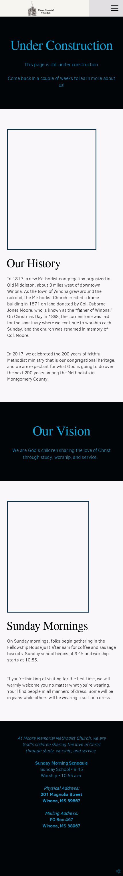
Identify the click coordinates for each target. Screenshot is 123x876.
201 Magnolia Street (61, 794)
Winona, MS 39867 (62, 801)
